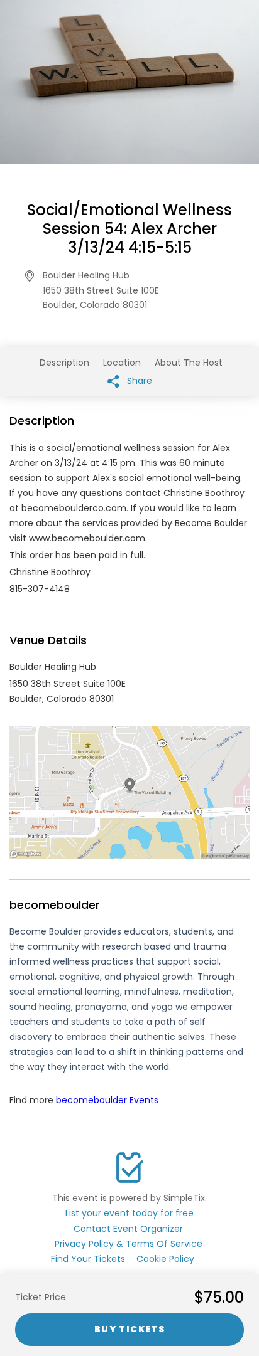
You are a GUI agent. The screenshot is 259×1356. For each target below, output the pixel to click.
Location (122, 362)
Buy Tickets (129, 1329)
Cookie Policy (165, 1259)
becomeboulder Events (107, 1100)
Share (138, 380)
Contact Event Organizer (128, 1228)
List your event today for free (129, 1213)
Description (64, 362)
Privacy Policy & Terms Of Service (128, 1243)
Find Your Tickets (88, 1259)
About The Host (189, 362)
